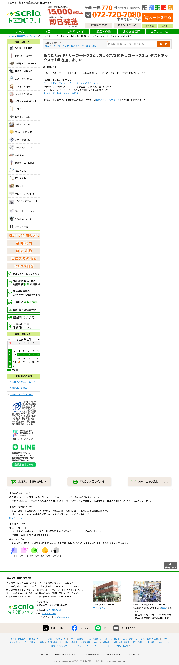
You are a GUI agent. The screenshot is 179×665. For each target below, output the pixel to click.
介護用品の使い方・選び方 (23, 382)
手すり (165, 639)
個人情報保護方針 (93, 654)
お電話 (164, 607)
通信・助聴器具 (71, 642)
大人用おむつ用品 (130, 639)
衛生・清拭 (137, 642)
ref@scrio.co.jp (62, 616)
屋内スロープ (77, 46)
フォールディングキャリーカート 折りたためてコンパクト (72, 83)
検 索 (163, 44)
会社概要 (44, 654)
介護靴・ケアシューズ (57, 639)
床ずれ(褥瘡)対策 (54, 642)
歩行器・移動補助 (18, 639)
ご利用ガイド (75, 31)
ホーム (20, 31)
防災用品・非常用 (121, 646)
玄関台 (48, 46)
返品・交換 (103, 31)
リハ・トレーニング (102, 646)
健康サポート (163, 642)
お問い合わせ (159, 31)
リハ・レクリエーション (80, 646)
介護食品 (106, 642)
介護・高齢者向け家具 (150, 639)
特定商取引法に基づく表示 (66, 654)
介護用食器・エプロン (90, 642)
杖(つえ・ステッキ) (36, 639)
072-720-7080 (54, 610)
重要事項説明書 (114, 654)
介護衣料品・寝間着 (121, 642)
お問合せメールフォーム (108, 99)
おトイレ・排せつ (112, 639)
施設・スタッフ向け (59, 646)
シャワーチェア (61, 46)
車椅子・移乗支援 (76, 639)
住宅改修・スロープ (18, 642)
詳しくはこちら (16, 517)
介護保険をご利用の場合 (22, 394)
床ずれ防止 (91, 46)
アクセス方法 (99, 608)
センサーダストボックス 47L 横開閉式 (62, 93)
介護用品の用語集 (18, 388)
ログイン (165, 25)
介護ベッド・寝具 (37, 642)
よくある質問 (131, 31)
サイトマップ (134, 654)
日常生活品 (150, 642)
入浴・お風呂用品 (94, 639)
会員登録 (150, 25)
